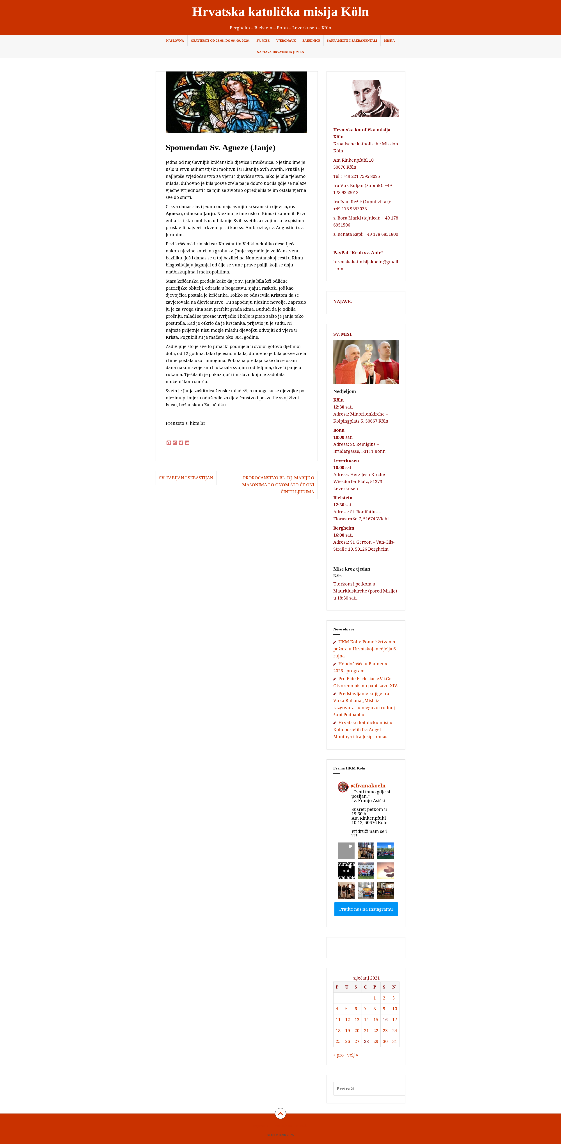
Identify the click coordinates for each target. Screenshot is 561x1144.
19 (347, 1030)
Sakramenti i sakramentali (352, 40)
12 (347, 1020)
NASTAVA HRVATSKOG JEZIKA (280, 52)
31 (394, 1041)
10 (394, 1009)
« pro (338, 1055)
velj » (352, 1055)
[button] (346, 850)
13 (357, 1020)
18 (338, 1030)
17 (394, 1020)
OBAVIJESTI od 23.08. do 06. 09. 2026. (220, 40)
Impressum (261, 1126)
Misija (389, 40)
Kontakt (302, 1126)
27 (357, 1041)
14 (366, 1020)
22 (375, 1030)
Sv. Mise (263, 40)
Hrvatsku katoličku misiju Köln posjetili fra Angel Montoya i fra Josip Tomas (362, 729)
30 (385, 1041)
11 (338, 1020)
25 (338, 1041)
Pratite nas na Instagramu (366, 909)
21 (366, 1030)
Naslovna (175, 40)
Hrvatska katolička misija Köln (280, 11)
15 (375, 1020)
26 (347, 1041)
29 (375, 1041)
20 (357, 1030)
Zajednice (311, 40)
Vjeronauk (286, 40)
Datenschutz (283, 1126)
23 (385, 1030)
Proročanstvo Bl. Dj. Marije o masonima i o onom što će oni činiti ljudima (278, 485)
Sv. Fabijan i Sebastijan (186, 478)
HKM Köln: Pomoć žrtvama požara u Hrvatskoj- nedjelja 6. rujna (365, 649)
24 (394, 1030)
